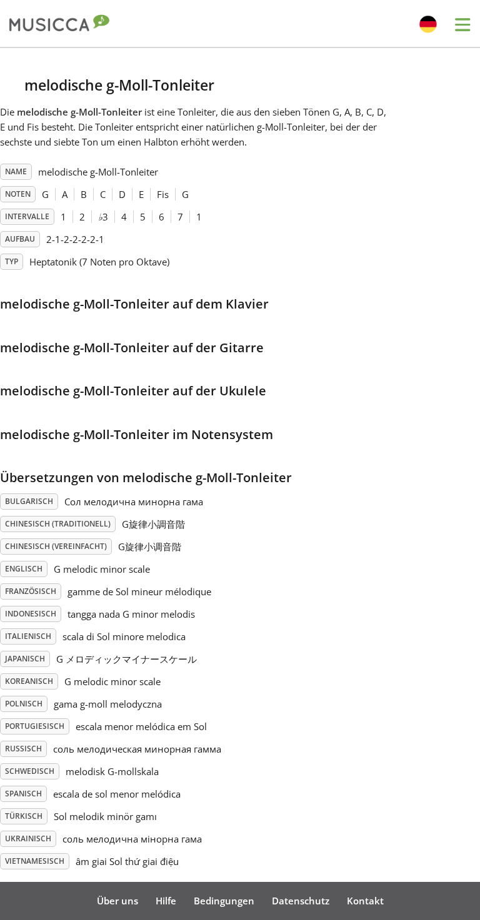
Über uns (117, 900)
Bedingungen (224, 900)
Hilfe (166, 900)
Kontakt (365, 900)
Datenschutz (300, 900)
